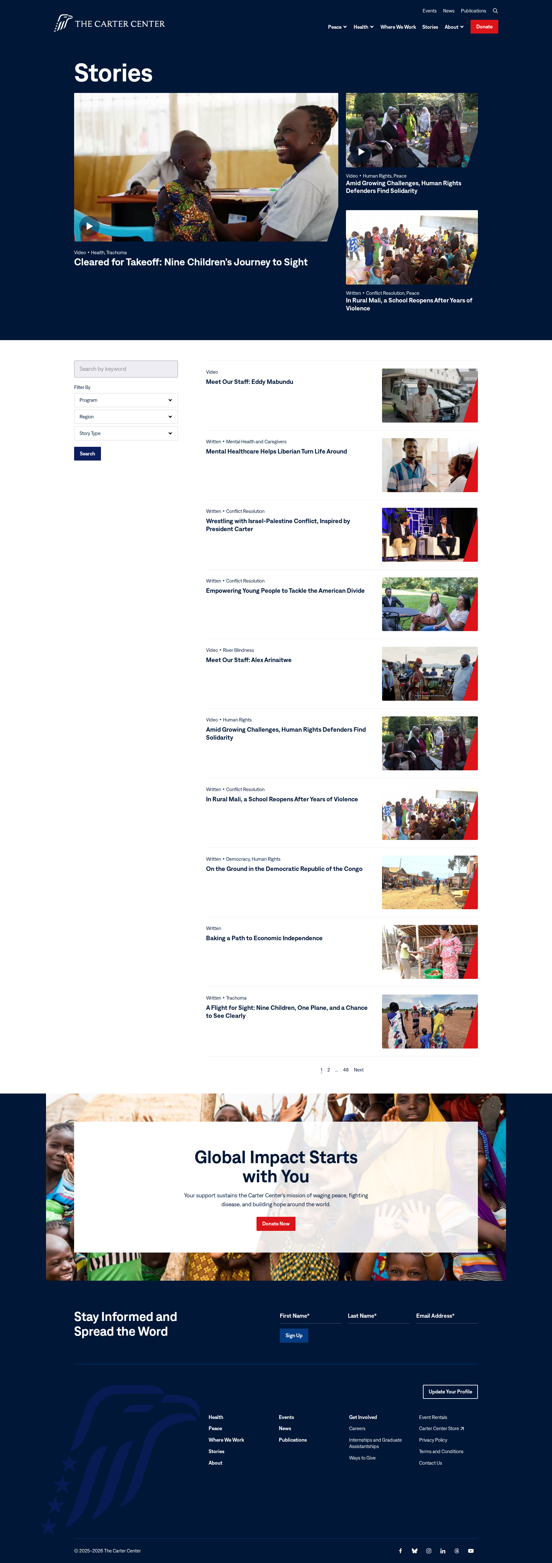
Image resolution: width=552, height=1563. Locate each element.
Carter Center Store (441, 1428)
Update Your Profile (450, 1394)
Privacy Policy (433, 1440)
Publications (473, 10)
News (449, 10)
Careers (357, 1428)
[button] (495, 10)
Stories (430, 27)
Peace (334, 27)
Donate (484, 26)
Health (361, 27)
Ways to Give (362, 1457)
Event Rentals (433, 1417)
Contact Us (430, 1463)
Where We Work (398, 27)
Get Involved (363, 1417)
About (451, 27)
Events (430, 10)
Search (87, 453)
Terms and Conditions (441, 1451)
